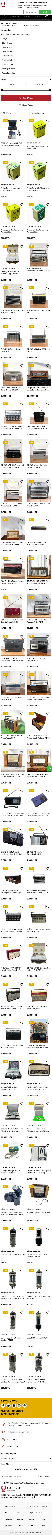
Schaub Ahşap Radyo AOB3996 (38, 1213)
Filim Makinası (7, 56)
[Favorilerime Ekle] (21, 121)
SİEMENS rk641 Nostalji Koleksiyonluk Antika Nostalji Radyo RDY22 (11, 853)
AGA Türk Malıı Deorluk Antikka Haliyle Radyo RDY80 (12, 582)
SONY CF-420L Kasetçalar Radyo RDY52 (37, 660)
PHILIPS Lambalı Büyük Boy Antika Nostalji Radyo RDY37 (37, 776)
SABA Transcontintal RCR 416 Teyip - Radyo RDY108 (12, 389)
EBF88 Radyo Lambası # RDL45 (13, 1254)
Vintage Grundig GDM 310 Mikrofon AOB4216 (10, 1172)
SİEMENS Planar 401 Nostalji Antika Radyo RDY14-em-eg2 (12, 930)
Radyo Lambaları (8, 73)
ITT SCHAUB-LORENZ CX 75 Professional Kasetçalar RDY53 (12, 660)
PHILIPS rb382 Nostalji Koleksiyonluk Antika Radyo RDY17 (11, 892)
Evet (45, 12)
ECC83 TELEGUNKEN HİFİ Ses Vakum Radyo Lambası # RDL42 (13, 1297)
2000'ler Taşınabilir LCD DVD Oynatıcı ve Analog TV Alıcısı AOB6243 (11, 144)
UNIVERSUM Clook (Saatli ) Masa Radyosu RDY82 (37, 544)
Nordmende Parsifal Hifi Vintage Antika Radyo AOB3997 (38, 1088)
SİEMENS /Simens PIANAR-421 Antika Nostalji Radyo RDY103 (12, 428)
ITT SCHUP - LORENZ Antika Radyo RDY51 (11, 698)
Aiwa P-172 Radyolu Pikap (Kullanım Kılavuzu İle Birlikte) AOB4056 (38, 1130)
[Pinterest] (24, 1405)
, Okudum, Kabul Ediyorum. (24, 1483)
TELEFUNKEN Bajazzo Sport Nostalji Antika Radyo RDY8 (11, 1008)
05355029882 (10, 1414)
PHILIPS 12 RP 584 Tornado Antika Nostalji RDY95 (11, 505)
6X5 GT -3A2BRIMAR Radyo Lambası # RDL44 (37, 1255)
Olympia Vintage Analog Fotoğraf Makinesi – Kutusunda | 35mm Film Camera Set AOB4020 (13, 1214)
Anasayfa (5, 24)
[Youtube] (14, 1405)
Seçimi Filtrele (28, 98)
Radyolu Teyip (7, 47)
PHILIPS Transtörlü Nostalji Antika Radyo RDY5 (37, 1008)
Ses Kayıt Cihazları (9, 69)
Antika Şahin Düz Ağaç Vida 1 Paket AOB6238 (12, 231)
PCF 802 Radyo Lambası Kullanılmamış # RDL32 (36, 1381)
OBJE (15, 24)
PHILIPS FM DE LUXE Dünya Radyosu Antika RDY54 (37, 621)
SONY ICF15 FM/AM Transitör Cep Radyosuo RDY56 (12, 621)
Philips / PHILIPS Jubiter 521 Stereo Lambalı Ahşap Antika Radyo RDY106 (37, 389)
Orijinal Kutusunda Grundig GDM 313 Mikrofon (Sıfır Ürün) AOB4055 (39, 1172)
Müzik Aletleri (7, 60)
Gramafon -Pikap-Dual (10, 52)
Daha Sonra (31, 12)
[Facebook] (3, 1405)
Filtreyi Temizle (27, 105)
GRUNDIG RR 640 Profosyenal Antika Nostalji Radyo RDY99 (12, 466)
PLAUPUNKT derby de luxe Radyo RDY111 (11, 350)
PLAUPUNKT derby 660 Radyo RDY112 (38, 311)
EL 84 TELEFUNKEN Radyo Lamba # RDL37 (11, 1339)
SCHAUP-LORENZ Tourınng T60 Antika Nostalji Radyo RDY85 (13, 544)
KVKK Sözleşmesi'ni (12, 1483)
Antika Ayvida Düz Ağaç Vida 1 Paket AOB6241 (38, 147)
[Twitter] (8, 1405)
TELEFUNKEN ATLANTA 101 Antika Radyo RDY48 (11, 737)
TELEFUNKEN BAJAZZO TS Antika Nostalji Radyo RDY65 (37, 582)
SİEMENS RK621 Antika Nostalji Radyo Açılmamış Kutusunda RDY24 (38, 814)
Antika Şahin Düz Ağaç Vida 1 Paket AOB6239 (38, 189)
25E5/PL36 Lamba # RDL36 (37, 1338)
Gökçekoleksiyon (34, 143)
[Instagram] (19, 1405)
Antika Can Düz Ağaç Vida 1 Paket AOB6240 (11, 189)
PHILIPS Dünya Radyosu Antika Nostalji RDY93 (38, 505)
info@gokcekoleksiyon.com (18, 1432)
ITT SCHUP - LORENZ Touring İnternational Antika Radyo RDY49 (38, 698)
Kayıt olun (43, 1477)
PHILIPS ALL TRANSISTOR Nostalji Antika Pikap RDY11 (11, 969)
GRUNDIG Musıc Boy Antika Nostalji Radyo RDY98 (37, 466)
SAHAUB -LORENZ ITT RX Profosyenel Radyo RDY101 (37, 428)
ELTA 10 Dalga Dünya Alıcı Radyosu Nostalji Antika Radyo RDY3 (38, 1046)
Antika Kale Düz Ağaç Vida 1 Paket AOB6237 (37, 231)
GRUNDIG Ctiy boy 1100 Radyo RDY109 (38, 350)
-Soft (12, 1532)
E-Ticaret (18, 1532)
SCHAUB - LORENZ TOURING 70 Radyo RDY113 (12, 311)
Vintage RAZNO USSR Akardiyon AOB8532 (9, 1088)
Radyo (4, 39)
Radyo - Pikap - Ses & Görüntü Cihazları (15, 34)
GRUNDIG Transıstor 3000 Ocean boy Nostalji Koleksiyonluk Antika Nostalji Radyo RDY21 (37, 853)
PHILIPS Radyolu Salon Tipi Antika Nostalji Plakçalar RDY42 (38, 737)
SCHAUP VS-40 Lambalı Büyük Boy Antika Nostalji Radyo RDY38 (12, 776)
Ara (46, 16)
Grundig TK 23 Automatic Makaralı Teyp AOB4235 (10, 273)
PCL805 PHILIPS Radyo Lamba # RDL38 (38, 1297)
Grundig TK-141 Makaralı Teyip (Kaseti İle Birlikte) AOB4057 (12, 1130)
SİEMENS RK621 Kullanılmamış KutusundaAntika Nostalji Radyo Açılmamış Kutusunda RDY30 (13, 814)
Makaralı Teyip (7, 64)
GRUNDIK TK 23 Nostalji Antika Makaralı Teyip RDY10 (38, 969)
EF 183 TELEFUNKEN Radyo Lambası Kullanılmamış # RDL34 (13, 1381)
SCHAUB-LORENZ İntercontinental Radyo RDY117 (38, 270)
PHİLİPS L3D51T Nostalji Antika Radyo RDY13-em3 (38, 930)
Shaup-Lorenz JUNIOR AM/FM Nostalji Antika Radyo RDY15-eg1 (38, 892)
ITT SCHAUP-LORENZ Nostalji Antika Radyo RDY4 (12, 1046)
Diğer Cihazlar (7, 43)
